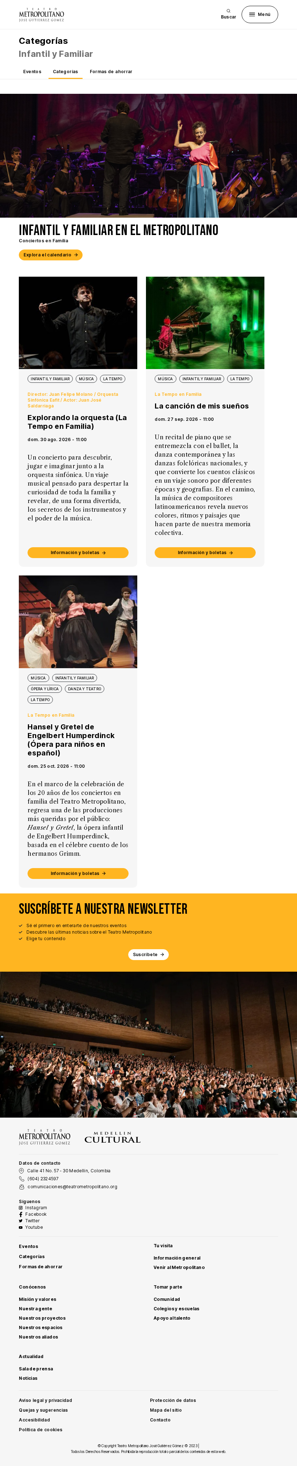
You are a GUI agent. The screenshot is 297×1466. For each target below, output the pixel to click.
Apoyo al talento (172, 1318)
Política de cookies (40, 1429)
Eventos (32, 71)
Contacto (160, 1420)
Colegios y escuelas (177, 1308)
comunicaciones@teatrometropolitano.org (72, 1186)
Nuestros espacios (40, 1327)
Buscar (228, 17)
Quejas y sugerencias (43, 1410)
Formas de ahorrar (111, 71)
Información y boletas (75, 552)
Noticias (28, 1378)
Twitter (32, 1220)
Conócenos (32, 1287)
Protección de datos (173, 1400)
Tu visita (163, 1245)
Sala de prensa (36, 1368)
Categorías (65, 71)
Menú (264, 14)
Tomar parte (168, 1287)
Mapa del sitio (166, 1410)
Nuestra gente (35, 1308)
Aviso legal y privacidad (45, 1400)
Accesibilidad (34, 1420)
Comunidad (167, 1299)
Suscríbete (145, 954)
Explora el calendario (47, 254)
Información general (177, 1258)
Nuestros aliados (38, 1337)
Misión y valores (37, 1299)
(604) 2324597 (43, 1178)
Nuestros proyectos (42, 1318)
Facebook (35, 1214)
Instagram (36, 1207)
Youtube (34, 1227)
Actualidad (31, 1356)
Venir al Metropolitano (179, 1267)
